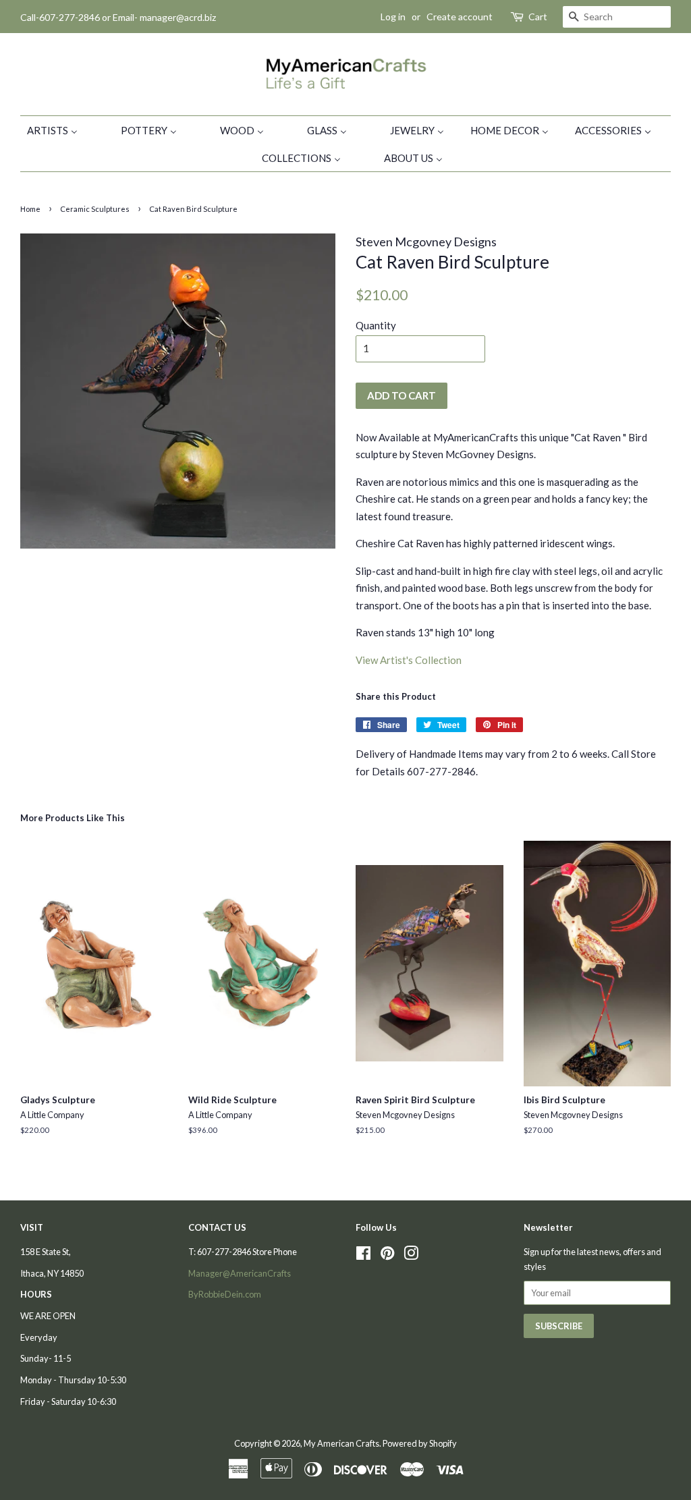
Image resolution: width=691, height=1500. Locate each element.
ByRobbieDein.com (224, 1294)
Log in (393, 16)
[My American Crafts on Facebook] (363, 1255)
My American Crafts (341, 1443)
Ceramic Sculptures (95, 208)
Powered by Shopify (420, 1443)
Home (30, 208)
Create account (459, 16)
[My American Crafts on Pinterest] (387, 1255)
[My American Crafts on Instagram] (411, 1255)
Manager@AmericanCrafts (239, 1273)
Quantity (376, 325)
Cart (537, 16)
